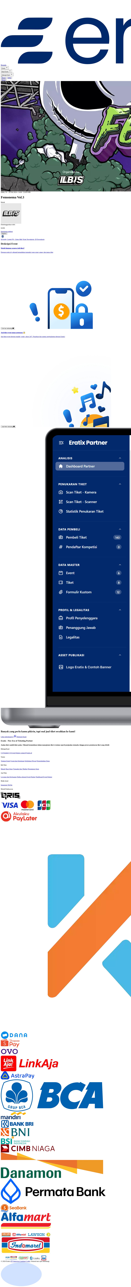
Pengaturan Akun (33, 769)
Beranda (3, 65)
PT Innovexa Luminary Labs (20, 1261)
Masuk (4, 78)
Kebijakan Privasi (30, 761)
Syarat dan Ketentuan (17, 761)
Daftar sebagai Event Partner (26, 777)
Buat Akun (9, 769)
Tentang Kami (5, 761)
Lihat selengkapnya (7, 737)
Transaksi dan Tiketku (20, 769)
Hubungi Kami (6, 75)
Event (4, 68)
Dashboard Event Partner (44, 777)
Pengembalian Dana (43, 761)
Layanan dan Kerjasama (8, 777)
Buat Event (5, 71)
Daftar (9, 78)
